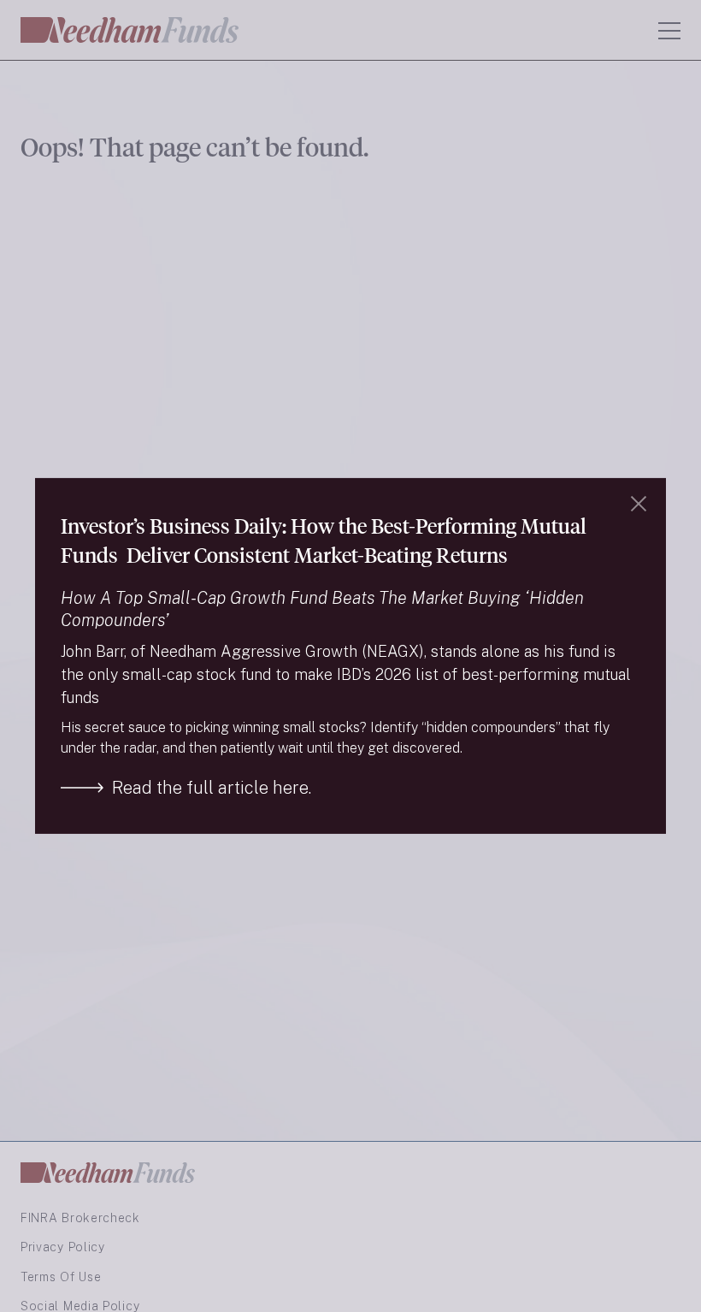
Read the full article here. (211, 787)
